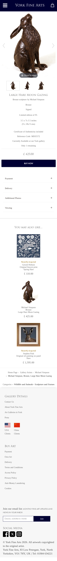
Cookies (8, 488)
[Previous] (3, 45)
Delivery (8, 188)
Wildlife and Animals (23, 384)
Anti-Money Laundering (15, 483)
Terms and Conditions (14, 467)
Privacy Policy (11, 478)
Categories (7, 384)
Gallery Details (16, 396)
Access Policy (10, 473)
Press (7, 418)
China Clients (17, 432)
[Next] (53, 45)
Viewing (8, 208)
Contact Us (9, 402)
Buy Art (10, 446)
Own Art (8, 457)
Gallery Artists (26, 372)
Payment (9, 179)
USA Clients (7, 432)
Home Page (12, 372)
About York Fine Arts (14, 407)
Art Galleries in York (13, 412)
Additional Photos (13, 198)
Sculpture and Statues (44, 384)
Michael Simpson (37, 99)
